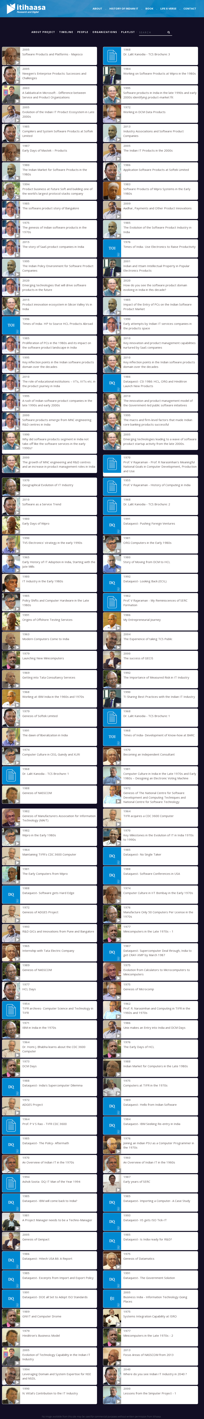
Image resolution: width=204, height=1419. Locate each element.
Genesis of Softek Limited (40, 716)
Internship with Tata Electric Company (48, 951)
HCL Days (29, 989)
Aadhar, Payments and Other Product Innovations (157, 208)
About (97, 8)
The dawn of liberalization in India (45, 735)
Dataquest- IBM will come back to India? (49, 1201)
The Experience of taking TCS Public (147, 639)
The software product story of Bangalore (50, 208)
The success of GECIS (138, 658)
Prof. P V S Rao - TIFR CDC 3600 (44, 1124)
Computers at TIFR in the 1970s (145, 1085)
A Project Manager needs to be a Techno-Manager (57, 1220)
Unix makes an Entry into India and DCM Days (154, 1028)
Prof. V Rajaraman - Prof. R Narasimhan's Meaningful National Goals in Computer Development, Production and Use (160, 466)
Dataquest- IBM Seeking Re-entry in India (151, 1124)
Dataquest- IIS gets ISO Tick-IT (145, 1220)
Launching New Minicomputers (43, 658)
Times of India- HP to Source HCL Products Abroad (57, 324)
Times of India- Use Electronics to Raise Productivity (159, 247)
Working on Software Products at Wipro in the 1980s (159, 73)
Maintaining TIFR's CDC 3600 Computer (49, 854)
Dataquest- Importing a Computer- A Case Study (156, 1201)
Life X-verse (168, 8)
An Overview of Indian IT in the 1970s (48, 1162)
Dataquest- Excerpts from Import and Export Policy (58, 1278)
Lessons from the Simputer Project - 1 (149, 1393)
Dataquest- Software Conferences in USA (151, 874)
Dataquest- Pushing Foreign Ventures (149, 523)
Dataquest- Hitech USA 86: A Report (47, 1258)
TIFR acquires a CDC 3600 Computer (148, 816)
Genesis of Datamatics (138, 1258)
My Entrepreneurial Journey (142, 620)
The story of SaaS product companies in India (53, 247)
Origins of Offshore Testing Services (47, 620)
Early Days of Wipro (35, 523)
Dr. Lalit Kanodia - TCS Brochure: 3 (146, 54)
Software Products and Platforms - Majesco (52, 54)
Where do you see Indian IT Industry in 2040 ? (155, 1374)
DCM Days (29, 1066)
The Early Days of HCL (138, 1047)
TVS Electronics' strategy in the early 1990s (52, 543)
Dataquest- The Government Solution (149, 1278)
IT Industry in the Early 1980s (42, 581)
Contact (189, 8)
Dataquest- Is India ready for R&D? (147, 1239)
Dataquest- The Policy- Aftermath (45, 1143)
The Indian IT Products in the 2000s (148, 150)
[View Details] (11, 56)
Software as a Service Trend (41, 504)
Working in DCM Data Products (144, 112)
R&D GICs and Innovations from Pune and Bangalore (58, 931)
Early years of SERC (136, 1181)
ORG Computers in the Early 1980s (147, 543)
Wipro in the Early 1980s (39, 835)
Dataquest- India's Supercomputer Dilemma (52, 1085)
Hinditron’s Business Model (41, 1335)
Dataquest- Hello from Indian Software (150, 1105)
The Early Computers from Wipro (45, 874)
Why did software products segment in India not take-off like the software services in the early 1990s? (55, 443)
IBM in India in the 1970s (39, 1028)
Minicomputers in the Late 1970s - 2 (148, 1335)
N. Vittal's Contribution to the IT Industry (50, 1393)
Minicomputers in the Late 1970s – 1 (148, 931)
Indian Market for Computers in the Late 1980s (155, 1066)
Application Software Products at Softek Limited (156, 170)
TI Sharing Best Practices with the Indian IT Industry (159, 697)
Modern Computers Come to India (45, 639)
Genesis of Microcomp (138, 989)
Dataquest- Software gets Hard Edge (48, 893)
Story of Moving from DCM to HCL (146, 562)
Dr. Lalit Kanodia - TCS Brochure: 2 (146, 504)
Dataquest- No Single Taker (142, 854)
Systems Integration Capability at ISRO (150, 1316)
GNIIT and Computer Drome (41, 1316)
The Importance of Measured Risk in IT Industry (156, 677)
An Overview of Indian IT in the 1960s (149, 1162)
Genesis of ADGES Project (40, 912)
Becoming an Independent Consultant (149, 754)
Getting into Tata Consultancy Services (48, 677)
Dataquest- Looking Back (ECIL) (145, 581)
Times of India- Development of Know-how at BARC (159, 735)
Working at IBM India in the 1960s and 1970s (53, 697)
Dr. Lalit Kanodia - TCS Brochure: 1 (146, 716)
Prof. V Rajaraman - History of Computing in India (156, 485)
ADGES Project (32, 1105)
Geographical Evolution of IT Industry (47, 485)
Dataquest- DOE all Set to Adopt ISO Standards (55, 1297)
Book (149, 8)
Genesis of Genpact (35, 1239)
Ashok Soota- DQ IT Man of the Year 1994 (51, 1181)
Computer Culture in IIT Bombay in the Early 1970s (158, 893)
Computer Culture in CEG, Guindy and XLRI (51, 754)
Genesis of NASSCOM (37, 793)
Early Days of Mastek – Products (44, 150)
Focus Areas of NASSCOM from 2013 (148, 1355)
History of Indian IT (123, 8)
